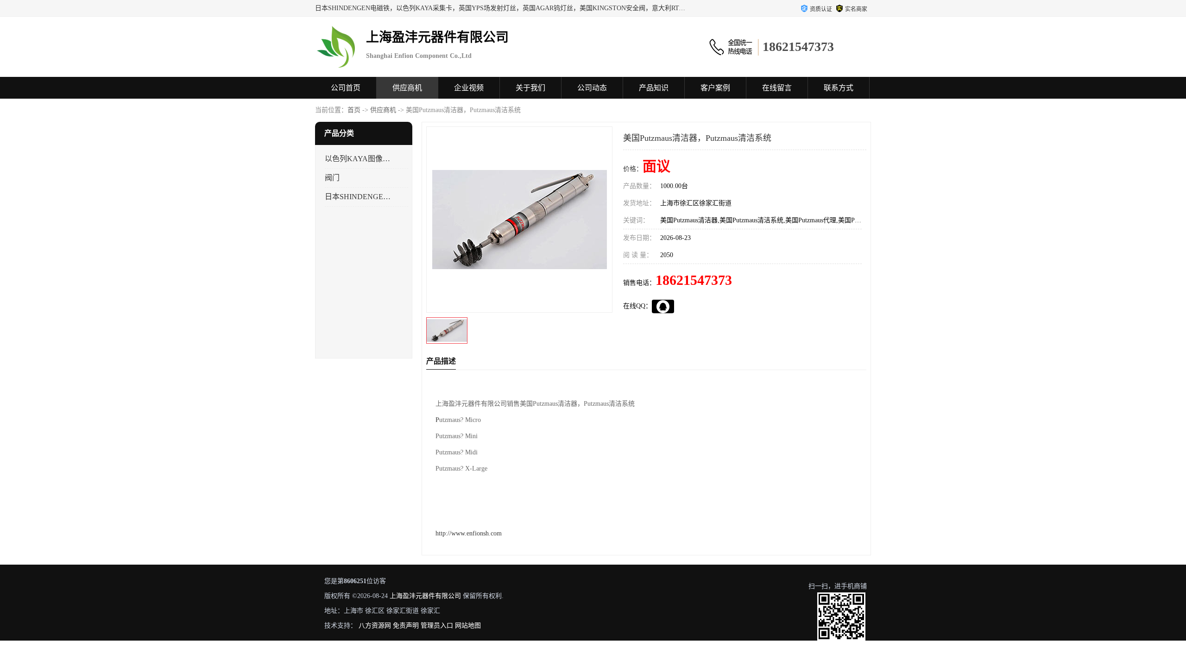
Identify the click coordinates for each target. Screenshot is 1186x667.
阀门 (332, 178)
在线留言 (777, 88)
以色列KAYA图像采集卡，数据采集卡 (358, 159)
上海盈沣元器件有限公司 (425, 595)
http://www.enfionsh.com (468, 533)
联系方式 (838, 88)
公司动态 (592, 88)
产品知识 (654, 88)
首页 (353, 110)
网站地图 (468, 625)
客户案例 (715, 88)
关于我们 (530, 88)
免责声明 (406, 625)
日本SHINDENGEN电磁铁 (358, 197)
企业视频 (469, 88)
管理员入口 (437, 625)
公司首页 (345, 88)
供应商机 (407, 88)
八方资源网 (375, 625)
